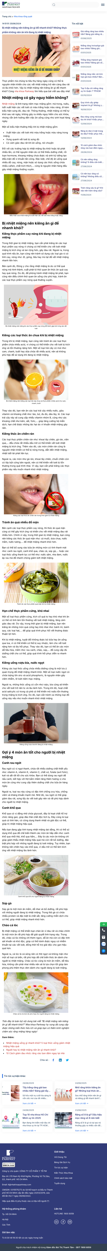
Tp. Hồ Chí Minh (9, 1214)
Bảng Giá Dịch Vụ (62, 1162)
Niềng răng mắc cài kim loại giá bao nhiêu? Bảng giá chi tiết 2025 (92, 75)
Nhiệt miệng (8, 103)
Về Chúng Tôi (60, 1157)
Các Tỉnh (6, 1225)
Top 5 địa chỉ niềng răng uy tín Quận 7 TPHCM (92, 89)
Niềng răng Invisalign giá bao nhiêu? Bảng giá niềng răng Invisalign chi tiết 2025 (92, 47)
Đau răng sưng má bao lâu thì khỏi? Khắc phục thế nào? (91, 118)
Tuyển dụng (59, 1183)
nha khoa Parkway (24, 91)
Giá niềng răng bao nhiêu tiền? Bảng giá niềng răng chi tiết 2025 (92, 33)
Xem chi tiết (28, 1103)
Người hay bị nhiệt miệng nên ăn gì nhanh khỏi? (31, 1049)
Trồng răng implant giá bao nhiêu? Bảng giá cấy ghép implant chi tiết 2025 (92, 61)
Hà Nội (5, 1219)
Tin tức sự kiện (61, 1167)
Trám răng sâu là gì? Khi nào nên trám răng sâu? (92, 189)
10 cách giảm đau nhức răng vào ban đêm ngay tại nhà (92, 146)
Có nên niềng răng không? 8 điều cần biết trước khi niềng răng (91, 161)
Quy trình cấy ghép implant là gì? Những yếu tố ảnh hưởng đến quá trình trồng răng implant (92, 104)
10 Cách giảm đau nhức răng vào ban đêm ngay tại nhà (35, 1053)
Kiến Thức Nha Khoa (63, 1173)
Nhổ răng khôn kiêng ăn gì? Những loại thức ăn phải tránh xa (88, 1090)
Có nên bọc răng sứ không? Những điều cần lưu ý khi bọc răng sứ (92, 175)
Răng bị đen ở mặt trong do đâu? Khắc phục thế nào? (92, 132)
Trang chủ (6, 16)
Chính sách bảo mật (63, 1178)
